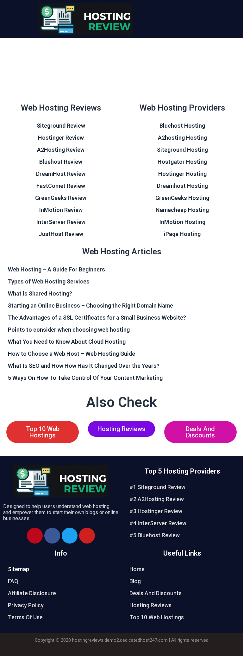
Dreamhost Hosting (182, 185)
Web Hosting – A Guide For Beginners (56, 269)
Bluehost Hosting (182, 125)
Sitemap (18, 569)
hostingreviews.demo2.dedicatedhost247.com (120, 640)
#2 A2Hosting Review (156, 499)
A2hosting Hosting (182, 137)
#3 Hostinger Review (155, 511)
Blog (135, 581)
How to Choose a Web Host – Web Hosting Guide (71, 353)
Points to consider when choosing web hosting (69, 329)
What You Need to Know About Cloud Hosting (67, 341)
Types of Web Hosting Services (49, 281)
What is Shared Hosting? (40, 293)
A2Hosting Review (60, 149)
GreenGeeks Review (60, 197)
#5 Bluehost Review (154, 535)
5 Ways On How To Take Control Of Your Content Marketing (85, 377)
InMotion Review (61, 210)
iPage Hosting (182, 234)
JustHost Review (61, 234)
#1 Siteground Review (157, 487)
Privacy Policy (26, 605)
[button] (42, 432)
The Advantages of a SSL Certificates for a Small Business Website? (97, 317)
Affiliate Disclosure (32, 593)
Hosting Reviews (150, 605)
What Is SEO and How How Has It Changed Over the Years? (83, 365)
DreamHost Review (60, 173)
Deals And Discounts (155, 593)
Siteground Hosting (182, 149)
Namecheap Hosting (182, 210)
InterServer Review (60, 222)
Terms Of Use (25, 617)
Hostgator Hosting (182, 161)
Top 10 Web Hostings (156, 617)
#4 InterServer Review (157, 523)
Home (137, 569)
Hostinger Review (61, 137)
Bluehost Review (60, 161)
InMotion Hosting (182, 222)
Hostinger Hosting (182, 173)
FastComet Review (60, 185)
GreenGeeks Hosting (182, 197)
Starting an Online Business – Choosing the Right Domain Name (90, 305)
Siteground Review (61, 125)
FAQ (13, 581)
